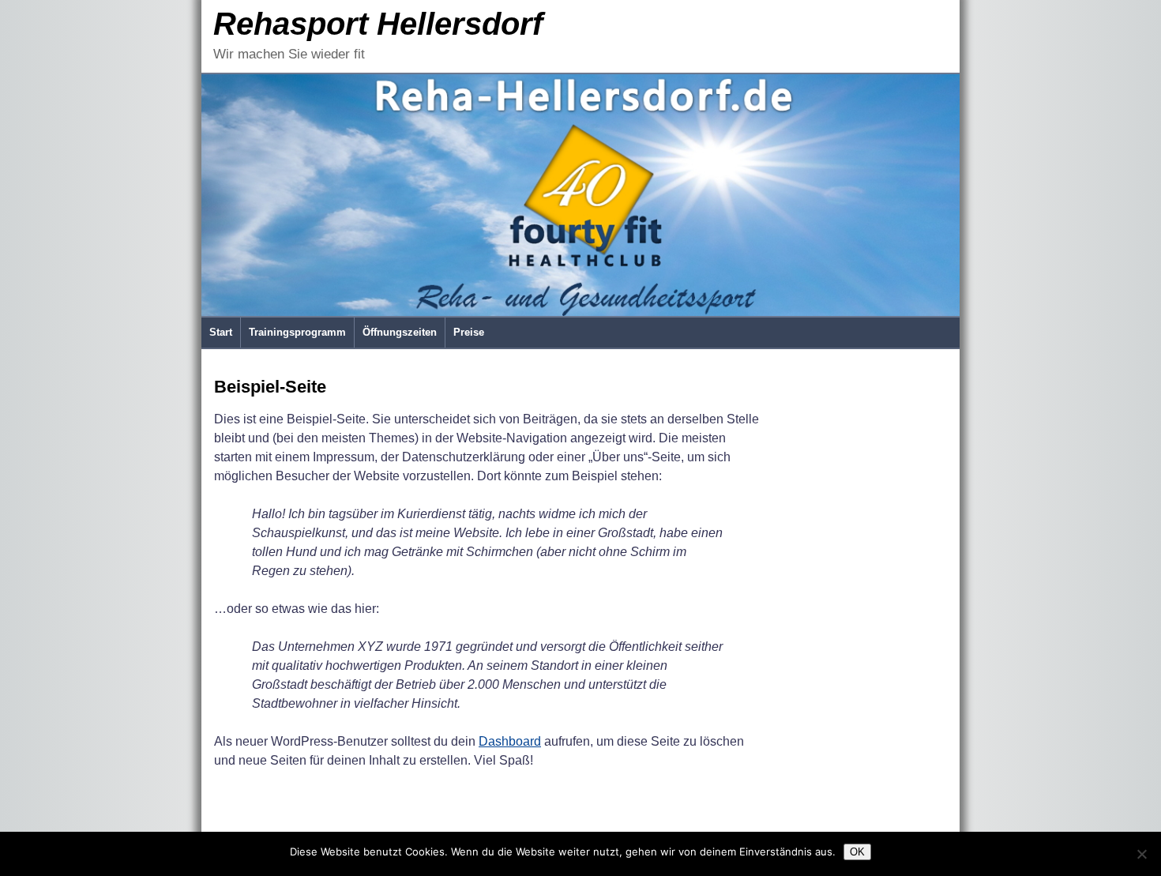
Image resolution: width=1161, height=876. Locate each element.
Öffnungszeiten (400, 332)
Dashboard (510, 741)
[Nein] (1141, 854)
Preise (468, 332)
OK (857, 852)
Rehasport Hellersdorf (378, 23)
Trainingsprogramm (297, 332)
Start (220, 332)
